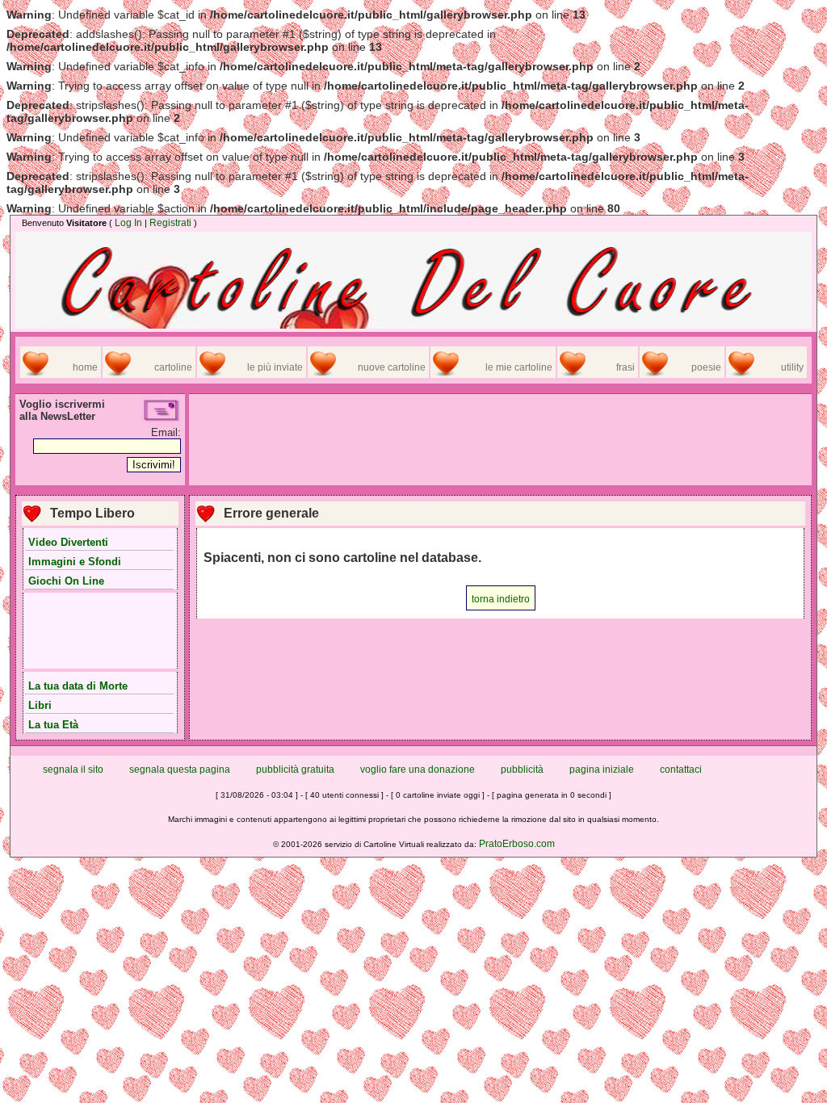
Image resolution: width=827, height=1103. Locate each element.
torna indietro (501, 599)
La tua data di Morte (78, 686)
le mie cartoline (518, 367)
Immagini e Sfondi (74, 562)
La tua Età (53, 725)
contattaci (681, 769)
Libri (40, 705)
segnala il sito (73, 769)
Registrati (170, 223)
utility (792, 367)
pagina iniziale (601, 769)
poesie (706, 367)
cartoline (173, 367)
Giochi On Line (66, 581)
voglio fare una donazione (417, 769)
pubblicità (522, 769)
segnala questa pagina (179, 769)
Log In (128, 223)
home (85, 367)
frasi (625, 367)
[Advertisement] (100, 632)
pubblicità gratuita (295, 769)
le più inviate (275, 367)
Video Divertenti (68, 542)
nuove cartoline (392, 367)
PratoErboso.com (517, 843)
